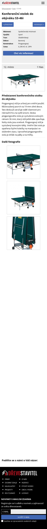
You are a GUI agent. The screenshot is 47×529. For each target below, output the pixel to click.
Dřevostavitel (6, 9)
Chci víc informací (23, 53)
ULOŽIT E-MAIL (24, 517)
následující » (39, 24)
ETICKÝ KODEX (27, 486)
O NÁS (24, 479)
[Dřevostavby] (11, 3)
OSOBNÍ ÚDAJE (11, 482)
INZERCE (25, 482)
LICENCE (25, 493)
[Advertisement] (23, 355)
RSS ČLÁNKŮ (10, 493)
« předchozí (7, 24)
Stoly (14, 9)
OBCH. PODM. (27, 489)
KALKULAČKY (10, 486)
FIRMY (7, 479)
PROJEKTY (9, 489)
